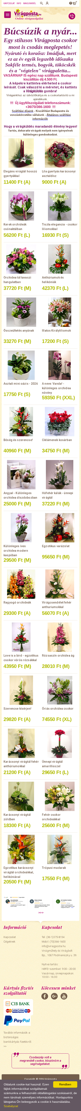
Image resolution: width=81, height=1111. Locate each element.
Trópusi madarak (54, 867)
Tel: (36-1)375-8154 (53, 937)
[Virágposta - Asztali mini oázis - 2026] (21, 365)
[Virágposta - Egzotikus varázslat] (59, 527)
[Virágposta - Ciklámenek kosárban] (59, 421)
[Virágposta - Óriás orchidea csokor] (59, 690)
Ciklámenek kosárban (57, 440)
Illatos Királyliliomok (56, 330)
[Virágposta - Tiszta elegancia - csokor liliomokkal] (59, 206)
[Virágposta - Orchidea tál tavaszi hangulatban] (21, 259)
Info (19, 3)
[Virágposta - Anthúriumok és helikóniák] (59, 259)
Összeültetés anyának (19, 330)
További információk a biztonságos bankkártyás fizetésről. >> (18, 1039)
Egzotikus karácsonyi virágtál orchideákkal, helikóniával (19, 872)
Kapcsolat (9, 3)
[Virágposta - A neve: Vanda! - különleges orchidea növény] (59, 365)
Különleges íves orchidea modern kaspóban (16, 550)
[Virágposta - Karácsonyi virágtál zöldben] (21, 796)
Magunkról (29, 3)
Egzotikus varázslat (55, 546)
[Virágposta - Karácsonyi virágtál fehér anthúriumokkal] (21, 743)
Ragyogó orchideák (17, 602)
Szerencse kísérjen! (17, 708)
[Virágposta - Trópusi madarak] (59, 849)
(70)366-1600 (58, 941)
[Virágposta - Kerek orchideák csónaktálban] (21, 206)
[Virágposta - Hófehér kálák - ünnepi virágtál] (59, 474)
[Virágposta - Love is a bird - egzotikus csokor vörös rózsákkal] (21, 637)
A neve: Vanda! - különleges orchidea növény (56, 388)
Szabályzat (11, 1106)
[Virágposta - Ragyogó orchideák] (21, 584)
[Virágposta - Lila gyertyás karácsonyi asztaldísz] (59, 153)
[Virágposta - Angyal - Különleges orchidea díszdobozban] (21, 474)
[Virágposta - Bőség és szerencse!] (21, 421)
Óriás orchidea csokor (58, 708)
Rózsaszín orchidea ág (58, 655)
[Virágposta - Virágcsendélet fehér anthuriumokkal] (59, 584)
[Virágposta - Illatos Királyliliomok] (59, 312)
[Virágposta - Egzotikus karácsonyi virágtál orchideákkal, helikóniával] (21, 849)
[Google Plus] (54, 996)
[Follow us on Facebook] (44, 996)
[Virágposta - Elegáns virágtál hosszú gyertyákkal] (21, 153)
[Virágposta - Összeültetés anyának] (21, 312)
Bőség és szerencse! (18, 440)
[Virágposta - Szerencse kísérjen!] (21, 690)
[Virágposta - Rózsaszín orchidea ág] (59, 637)
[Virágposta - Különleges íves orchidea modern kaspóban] (21, 527)
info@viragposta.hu (54, 946)
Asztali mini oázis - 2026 (21, 383)
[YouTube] (63, 996)
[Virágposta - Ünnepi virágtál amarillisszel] (59, 743)
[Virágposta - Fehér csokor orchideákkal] (59, 796)
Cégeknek (9, 941)
